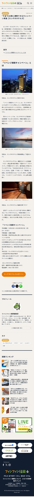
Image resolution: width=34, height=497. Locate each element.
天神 (4, 346)
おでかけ (5, 13)
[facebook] (3, 465)
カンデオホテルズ (7, 343)
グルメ (6, 476)
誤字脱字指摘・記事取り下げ (12, 484)
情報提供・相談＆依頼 (21, 483)
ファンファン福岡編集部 (10, 314)
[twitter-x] (6, 465)
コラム (28, 476)
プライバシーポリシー (23, 484)
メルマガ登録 (26, 479)
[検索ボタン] (28, 3)
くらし (18, 476)
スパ (21, 343)
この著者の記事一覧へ (17, 328)
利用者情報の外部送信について (14, 486)
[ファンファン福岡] (9, 3)
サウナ (16, 343)
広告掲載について (12, 483)
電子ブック (17, 481)
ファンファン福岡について (12, 479)
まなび (23, 476)
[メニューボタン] (31, 3)
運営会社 (24, 486)
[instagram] (9, 465)
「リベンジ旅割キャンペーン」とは (15, 52)
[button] (13, 286)
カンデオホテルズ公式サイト (14, 274)
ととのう (27, 343)
